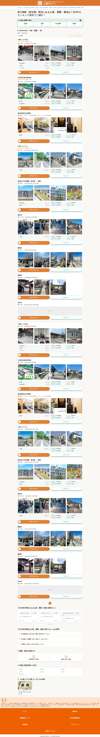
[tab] (25, 24)
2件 (30, 41)
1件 (30, 79)
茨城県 (20, 669)
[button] (25, 53)
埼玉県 (20, 671)
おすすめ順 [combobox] (20, 35)
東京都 (62, 671)
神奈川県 (21, 674)
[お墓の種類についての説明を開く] (80, 20)
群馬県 (62, 669)
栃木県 (41, 669)
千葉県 (41, 671)
